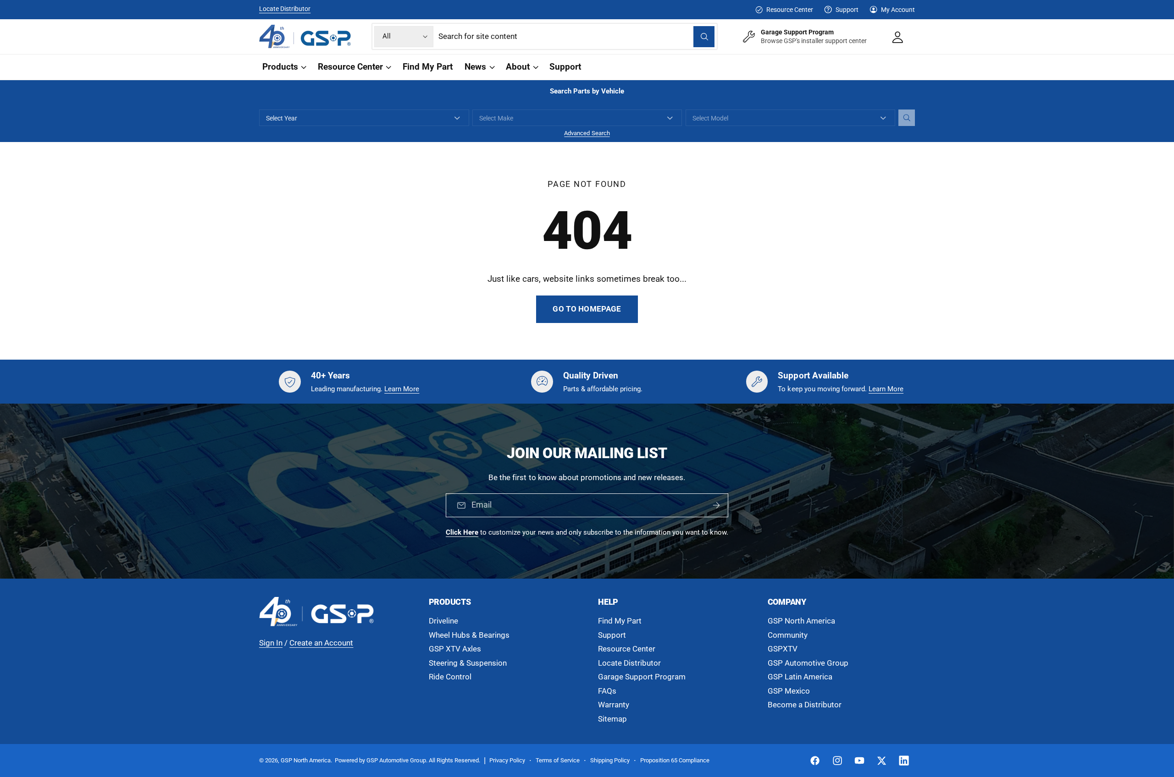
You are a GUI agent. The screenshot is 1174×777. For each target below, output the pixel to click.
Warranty (613, 704)
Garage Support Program (642, 677)
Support (847, 9)
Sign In (270, 643)
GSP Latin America (800, 677)
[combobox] (576, 36)
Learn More (401, 389)
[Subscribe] (716, 506)
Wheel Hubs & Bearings (469, 635)
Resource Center (789, 9)
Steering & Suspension (468, 663)
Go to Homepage (587, 309)
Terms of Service (558, 760)
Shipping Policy (610, 760)
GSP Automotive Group (808, 663)
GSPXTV (782, 649)
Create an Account (321, 643)
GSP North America (801, 621)
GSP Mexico (789, 691)
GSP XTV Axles (455, 649)
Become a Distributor (805, 704)
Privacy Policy (507, 760)
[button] (283, 67)
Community (788, 635)
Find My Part (620, 621)
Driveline (443, 621)
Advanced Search (586, 133)
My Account (898, 9)
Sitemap (612, 719)
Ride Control (450, 677)
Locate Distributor (284, 8)
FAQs (607, 691)
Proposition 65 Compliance (674, 760)
